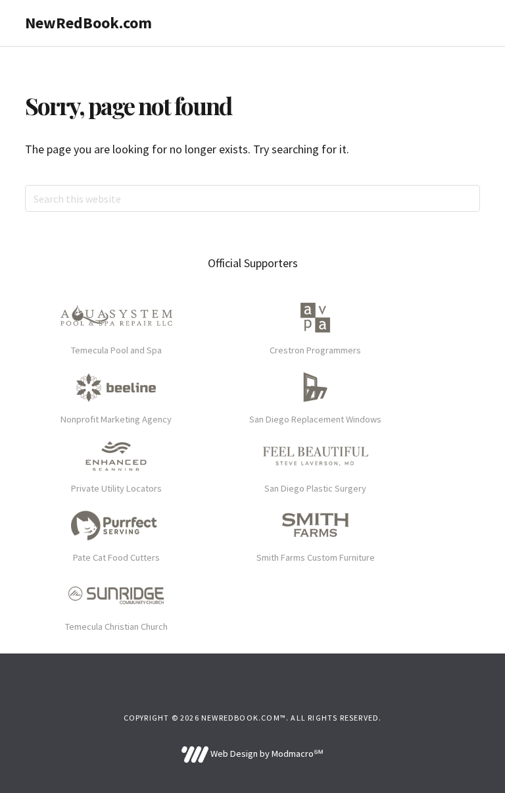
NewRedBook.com (88, 23)
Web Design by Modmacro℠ (265, 753)
